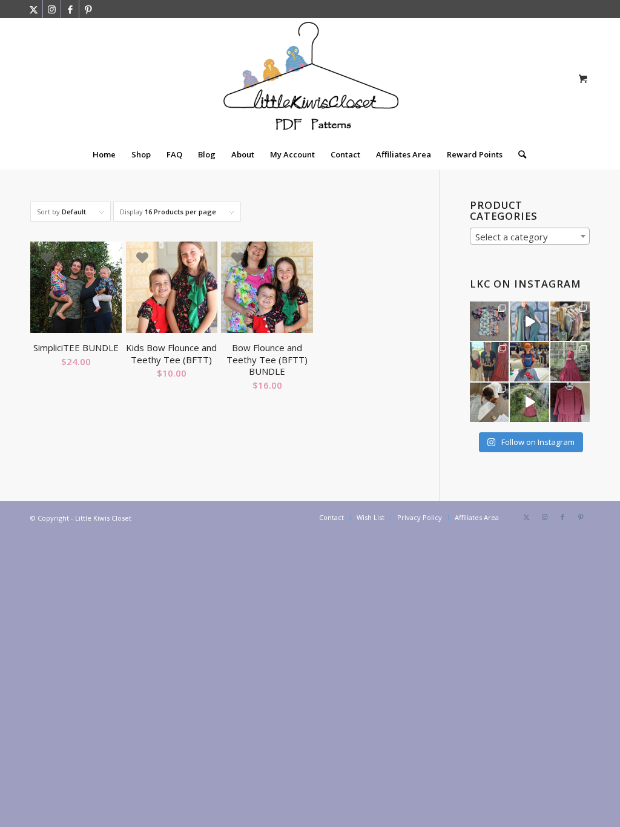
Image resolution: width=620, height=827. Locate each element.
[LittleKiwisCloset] (310, 78)
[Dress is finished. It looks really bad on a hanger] (570, 402)
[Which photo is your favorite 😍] (570, 361)
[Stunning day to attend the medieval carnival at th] (570, 321)
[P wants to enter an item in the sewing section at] (489, 402)
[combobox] (530, 236)
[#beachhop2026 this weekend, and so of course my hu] (489, 321)
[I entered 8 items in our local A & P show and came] (489, 361)
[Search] (518, 154)
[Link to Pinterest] (88, 9)
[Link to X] (33, 9)
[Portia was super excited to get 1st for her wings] (529, 361)
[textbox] (529, 236)
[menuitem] (104, 154)
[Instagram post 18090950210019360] (529, 402)
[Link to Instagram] (52, 9)
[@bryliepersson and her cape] (529, 321)
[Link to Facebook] (70, 9)
